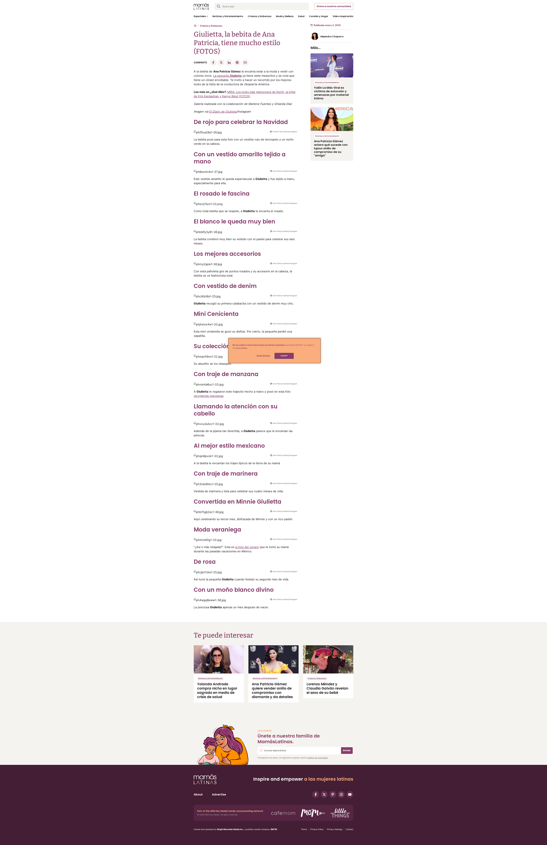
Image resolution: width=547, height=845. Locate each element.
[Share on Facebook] (213, 62)
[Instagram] (341, 794)
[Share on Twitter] (221, 62)
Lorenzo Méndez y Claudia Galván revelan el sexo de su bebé (327, 688)
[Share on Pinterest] (237, 62)
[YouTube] (349, 794)
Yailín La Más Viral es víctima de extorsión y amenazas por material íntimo (331, 93)
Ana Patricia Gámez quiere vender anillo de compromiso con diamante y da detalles (272, 690)
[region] (274, 350)
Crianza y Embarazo (211, 25)
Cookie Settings (263, 356)
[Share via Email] (245, 62)
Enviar (347, 750)
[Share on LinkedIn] (229, 62)
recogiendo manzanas (208, 396)
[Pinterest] (332, 794)
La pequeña (227, 75)
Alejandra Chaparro (332, 36)
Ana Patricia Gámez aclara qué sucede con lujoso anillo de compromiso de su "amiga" (331, 148)
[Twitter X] (324, 794)
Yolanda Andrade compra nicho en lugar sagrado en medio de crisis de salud (217, 690)
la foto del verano (247, 547)
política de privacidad (317, 757)
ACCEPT (284, 356)
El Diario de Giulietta (223, 111)
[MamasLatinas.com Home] (201, 6)
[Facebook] (315, 794)
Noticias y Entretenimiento (327, 82)
